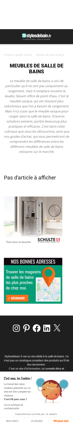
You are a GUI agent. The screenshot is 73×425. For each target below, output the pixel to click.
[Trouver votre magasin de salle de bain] (33, 302)
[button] (6, 36)
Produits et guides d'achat (18, 54)
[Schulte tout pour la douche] (33, 244)
